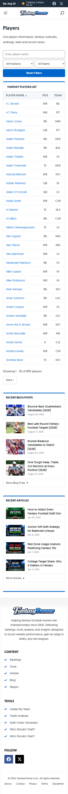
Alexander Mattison (18, 262)
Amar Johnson (15, 298)
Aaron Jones (14, 121)
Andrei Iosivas (15, 351)
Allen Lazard (13, 271)
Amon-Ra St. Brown (18, 324)
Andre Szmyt (14, 342)
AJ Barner (12, 209)
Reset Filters (34, 73)
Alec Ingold (13, 236)
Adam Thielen (14, 156)
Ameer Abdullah (16, 315)
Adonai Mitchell (16, 174)
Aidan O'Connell (16, 192)
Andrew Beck (14, 360)
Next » (10, 380)
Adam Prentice (15, 139)
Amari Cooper (15, 307)
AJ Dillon (11, 218)
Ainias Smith (13, 201)
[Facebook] (54, 3)
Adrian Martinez (16, 183)
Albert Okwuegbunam (20, 227)
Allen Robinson (15, 280)
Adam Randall (14, 148)
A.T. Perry (11, 112)
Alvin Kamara (14, 289)
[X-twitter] (61, 3)
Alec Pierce (13, 245)
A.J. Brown (12, 103)
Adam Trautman (16, 165)
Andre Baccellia (15, 333)
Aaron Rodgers (15, 130)
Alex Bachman (15, 254)
